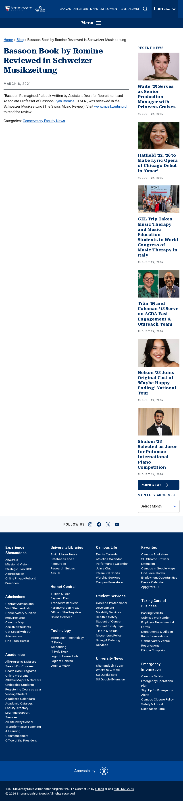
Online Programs (17, 675)
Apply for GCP (150, 587)
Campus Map (14, 622)
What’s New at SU (108, 670)
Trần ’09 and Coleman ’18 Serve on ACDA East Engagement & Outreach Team (158, 314)
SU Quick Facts (106, 674)
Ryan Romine (64, 101)
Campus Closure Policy (157, 699)
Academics (15, 655)
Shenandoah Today (109, 665)
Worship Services (108, 577)
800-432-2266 (124, 789)
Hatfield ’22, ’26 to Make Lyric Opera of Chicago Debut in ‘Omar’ (158, 163)
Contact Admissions (19, 604)
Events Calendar (107, 554)
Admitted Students (18, 627)
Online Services (62, 617)
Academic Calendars (20, 698)
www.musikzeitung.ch (111, 106)
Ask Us (55, 573)
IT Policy (56, 642)
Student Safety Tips (110, 626)
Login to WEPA (60, 665)
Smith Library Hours (64, 554)
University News (109, 658)
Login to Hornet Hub (64, 656)
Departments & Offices (157, 631)
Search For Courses (19, 666)
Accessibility (85, 770)
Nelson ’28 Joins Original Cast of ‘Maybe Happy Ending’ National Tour (157, 383)
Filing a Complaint (153, 650)
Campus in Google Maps (158, 568)
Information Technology (67, 637)
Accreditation (14, 573)
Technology (61, 630)
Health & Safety (106, 617)
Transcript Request (64, 603)
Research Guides (63, 568)
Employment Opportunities (159, 577)
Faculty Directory (16, 708)
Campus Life (106, 547)
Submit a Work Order (155, 617)
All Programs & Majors (20, 661)
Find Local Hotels (17, 641)
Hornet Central (63, 587)
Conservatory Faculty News (44, 121)
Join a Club (104, 568)
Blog (20, 40)
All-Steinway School (19, 722)
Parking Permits (152, 613)
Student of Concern (109, 621)
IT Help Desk (59, 651)
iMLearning (58, 647)
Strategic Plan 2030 (19, 569)
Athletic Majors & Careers (23, 680)
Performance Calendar (112, 563)
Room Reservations (154, 636)
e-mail (99, 789)
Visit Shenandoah (17, 608)
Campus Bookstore (109, 582)
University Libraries (67, 547)
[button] (145, 9)
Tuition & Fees (61, 594)
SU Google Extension (110, 679)
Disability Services (108, 612)
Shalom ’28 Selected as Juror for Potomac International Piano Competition (157, 454)
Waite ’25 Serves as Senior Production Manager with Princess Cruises (157, 97)
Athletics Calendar (109, 559)
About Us (11, 560)
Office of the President (21, 740)
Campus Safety (152, 676)
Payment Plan (60, 598)
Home (8, 40)
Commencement (16, 735)
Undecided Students (19, 684)
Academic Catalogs (19, 703)
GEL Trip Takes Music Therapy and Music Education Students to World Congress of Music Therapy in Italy (158, 237)
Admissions (15, 597)
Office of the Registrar (66, 612)
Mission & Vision (17, 564)
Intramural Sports (108, 573)
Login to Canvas (62, 661)
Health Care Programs (20, 671)
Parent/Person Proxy (65, 607)
